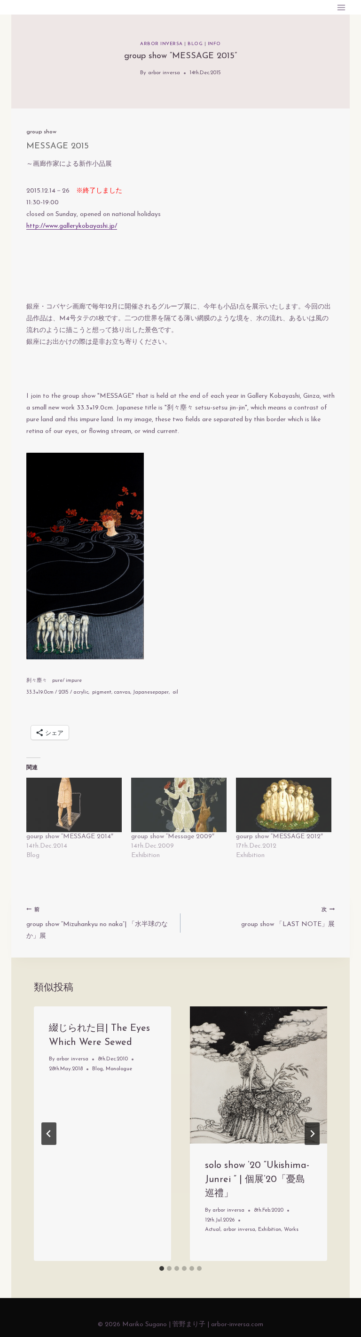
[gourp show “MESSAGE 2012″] (283, 805)
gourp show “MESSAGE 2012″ (279, 836)
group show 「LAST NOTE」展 (288, 917)
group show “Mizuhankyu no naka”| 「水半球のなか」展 (97, 923)
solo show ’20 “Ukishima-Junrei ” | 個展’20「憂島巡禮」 (257, 1179)
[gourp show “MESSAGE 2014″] (74, 805)
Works (291, 1229)
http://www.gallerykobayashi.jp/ (71, 226)
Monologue (119, 1069)
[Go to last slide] (48, 1133)
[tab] (161, 1268)
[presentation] (258, 1075)
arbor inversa (161, 44)
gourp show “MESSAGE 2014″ (69, 836)
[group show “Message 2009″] (179, 805)
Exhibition (269, 1229)
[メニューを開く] (341, 7)
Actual (212, 1229)
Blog (195, 44)
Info (214, 44)
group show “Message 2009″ (172, 836)
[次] (312, 1133)
